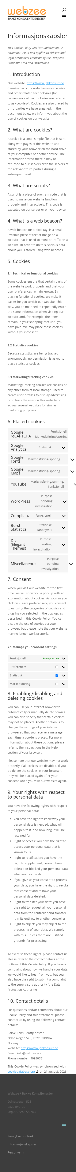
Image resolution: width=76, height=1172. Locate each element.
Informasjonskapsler (22, 1144)
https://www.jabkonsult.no (45, 83)
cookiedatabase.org (21, 1071)
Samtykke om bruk (21, 1136)
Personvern (16, 1152)
